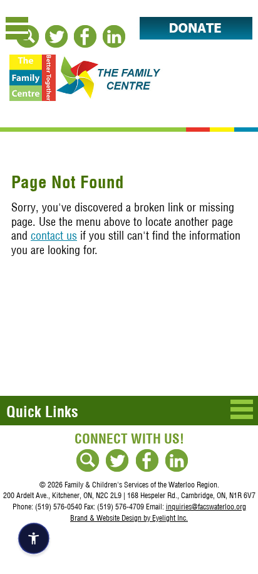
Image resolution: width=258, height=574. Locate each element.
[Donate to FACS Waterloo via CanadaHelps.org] (189, 35)
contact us (54, 235)
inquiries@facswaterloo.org (206, 506)
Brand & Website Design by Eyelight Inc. (129, 518)
